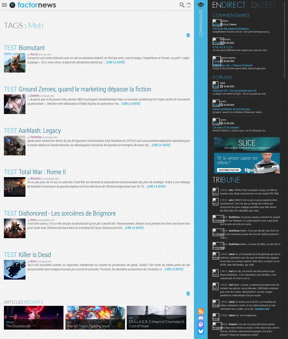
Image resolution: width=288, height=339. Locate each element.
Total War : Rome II (35, 171)
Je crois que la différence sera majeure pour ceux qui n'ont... (241, 50)
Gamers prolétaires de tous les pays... (232, 109)
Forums (222, 77)
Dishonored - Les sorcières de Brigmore (60, 213)
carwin (223, 101)
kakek (222, 82)
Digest (264, 5)
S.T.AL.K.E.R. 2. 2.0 (222, 47)
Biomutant (24, 47)
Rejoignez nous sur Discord (201, 318)
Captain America (227, 57)
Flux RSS (201, 311)
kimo (33, 220)
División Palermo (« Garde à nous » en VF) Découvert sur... (240, 130)
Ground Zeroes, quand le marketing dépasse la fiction (77, 88)
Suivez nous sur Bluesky (201, 331)
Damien (34, 95)
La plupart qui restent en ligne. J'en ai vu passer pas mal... (240, 93)
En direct (229, 5)
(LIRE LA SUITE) (115, 62)
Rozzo (34, 54)
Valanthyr (36, 137)
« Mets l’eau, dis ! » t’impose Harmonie (233, 65)
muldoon (224, 20)
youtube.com (262, 309)
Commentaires (231, 15)
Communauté (200, 150)
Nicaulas (35, 178)
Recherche (182, 5)
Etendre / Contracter (201, 305)
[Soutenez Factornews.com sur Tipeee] (247, 172)
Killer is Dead (27, 254)
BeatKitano (225, 39)
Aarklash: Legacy (32, 130)
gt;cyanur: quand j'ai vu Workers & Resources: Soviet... (238, 112)
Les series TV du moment (226, 127)
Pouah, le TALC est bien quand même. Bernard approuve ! (239, 68)
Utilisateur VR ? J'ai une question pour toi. (235, 90)
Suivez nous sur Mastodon (201, 325)
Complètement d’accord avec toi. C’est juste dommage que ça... (242, 31)
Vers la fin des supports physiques (231, 28)
